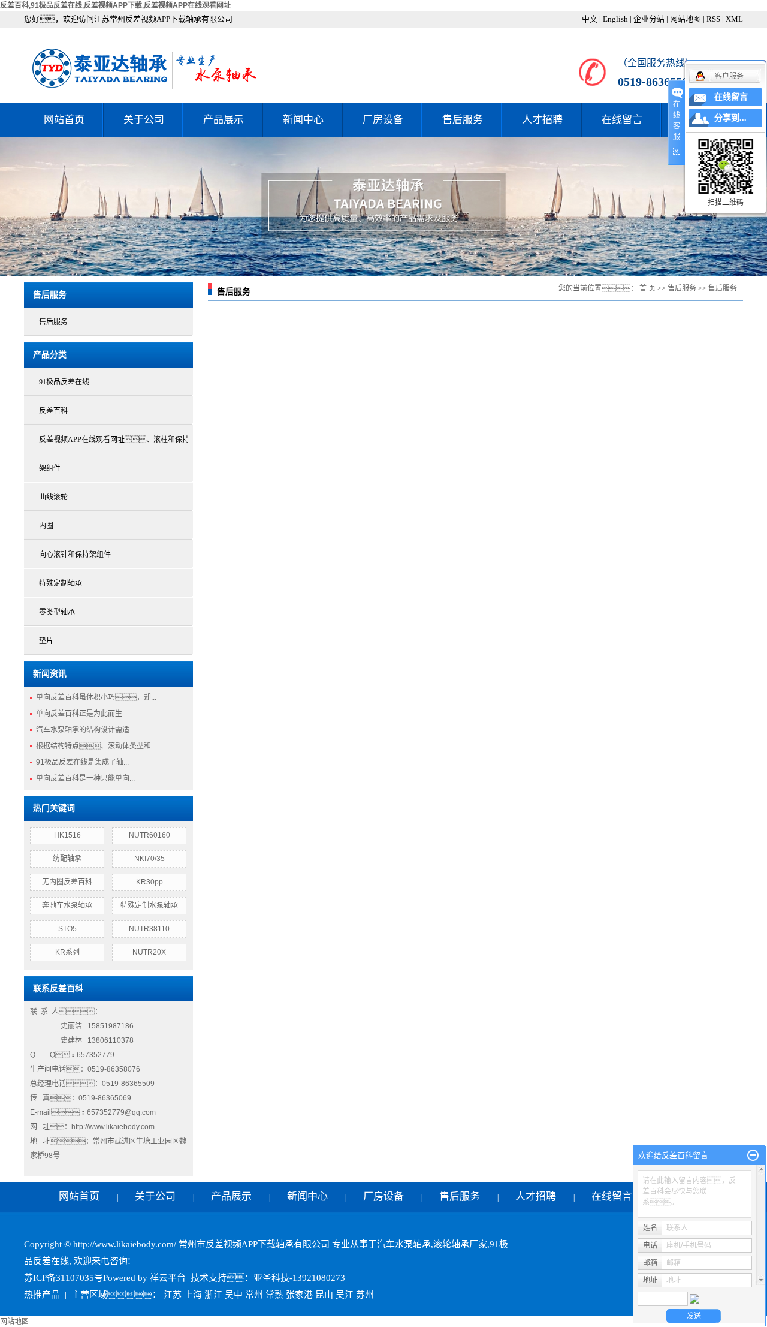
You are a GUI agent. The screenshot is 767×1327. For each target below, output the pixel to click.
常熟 (274, 1294)
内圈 (46, 526)
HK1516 (67, 835)
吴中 (234, 1294)
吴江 (345, 1294)
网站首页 (64, 119)
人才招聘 (542, 119)
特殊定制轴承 (60, 583)
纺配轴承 (67, 858)
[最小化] (753, 1155)
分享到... (730, 117)
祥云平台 (168, 1278)
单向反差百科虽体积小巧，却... (96, 697)
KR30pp (149, 882)
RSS (713, 18)
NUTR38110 (149, 929)
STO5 (67, 929)
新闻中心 (303, 119)
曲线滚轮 (53, 497)
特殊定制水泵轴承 (149, 905)
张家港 (299, 1294)
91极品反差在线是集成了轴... (82, 762)
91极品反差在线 (64, 382)
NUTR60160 (149, 835)
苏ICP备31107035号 (63, 1278)
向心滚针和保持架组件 (75, 554)
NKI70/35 (149, 858)
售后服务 (462, 119)
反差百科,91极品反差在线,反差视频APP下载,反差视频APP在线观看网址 (115, 5)
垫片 (46, 641)
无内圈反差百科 (67, 882)
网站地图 (685, 18)
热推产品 (42, 1294)
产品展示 (223, 119)
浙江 (213, 1294)
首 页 (647, 288)
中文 (589, 18)
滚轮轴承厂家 (460, 1244)
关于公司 (143, 119)
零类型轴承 (57, 612)
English (615, 18)
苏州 (365, 1294)
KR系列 (67, 952)
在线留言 (622, 119)
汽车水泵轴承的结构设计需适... (85, 730)
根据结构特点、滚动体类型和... (96, 746)
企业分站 (649, 18)
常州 (254, 1294)
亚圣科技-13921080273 (299, 1278)
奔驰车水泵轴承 (67, 905)
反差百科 (53, 411)
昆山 (324, 1294)
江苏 (173, 1294)
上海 (193, 1294)
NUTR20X (149, 952)
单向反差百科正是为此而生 (79, 713)
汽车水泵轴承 (404, 1244)
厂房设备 (383, 119)
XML (734, 18)
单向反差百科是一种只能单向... (85, 778)
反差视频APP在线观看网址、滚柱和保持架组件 (114, 454)
